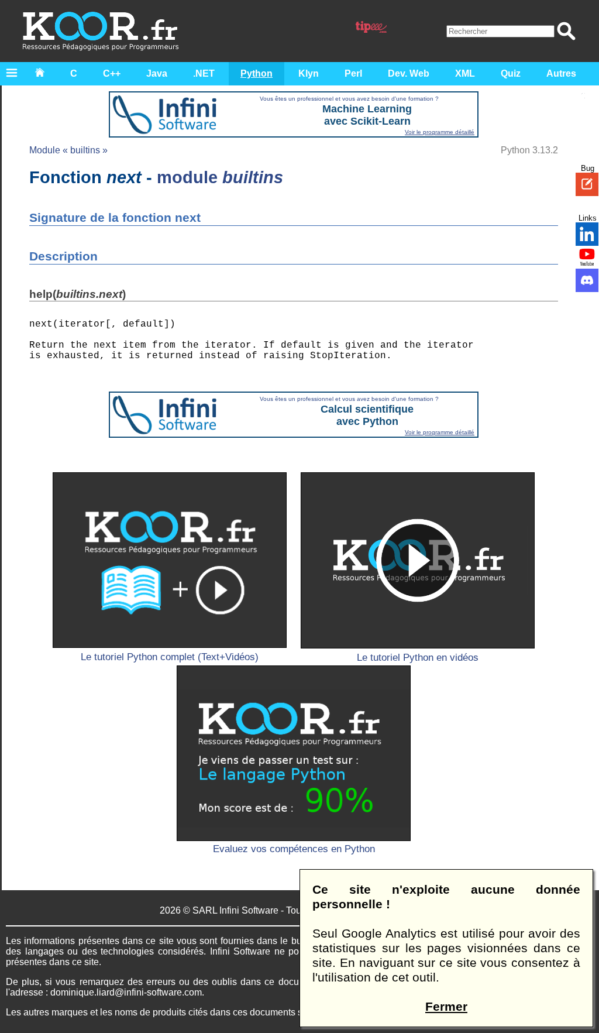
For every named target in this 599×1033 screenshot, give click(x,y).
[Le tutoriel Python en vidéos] (418, 560)
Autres (561, 73)
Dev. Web (408, 73)
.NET (204, 73)
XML (465, 73)
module (220, 177)
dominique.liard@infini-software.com (126, 992)
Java (156, 73)
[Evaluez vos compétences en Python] (294, 753)
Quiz (511, 73)
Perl (353, 73)
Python (256, 73)
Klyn (308, 73)
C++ (112, 73)
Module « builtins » (68, 150)
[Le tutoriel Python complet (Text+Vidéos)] (170, 560)
